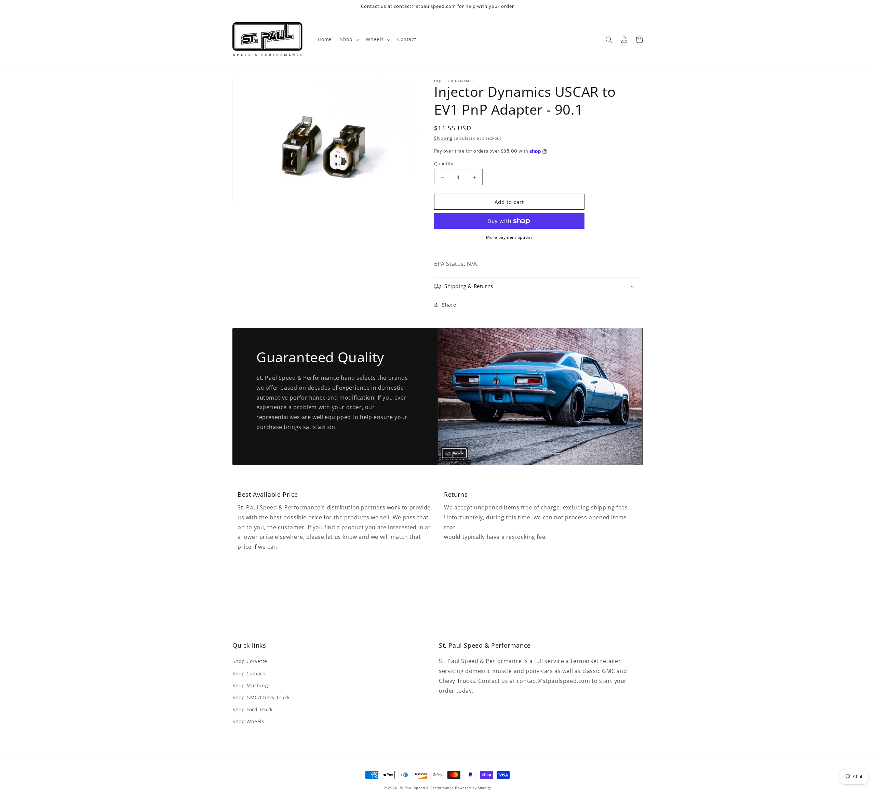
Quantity (443, 163)
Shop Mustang (250, 685)
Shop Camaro (249, 673)
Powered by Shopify (473, 787)
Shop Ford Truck (252, 709)
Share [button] (449, 304)
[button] (349, 39)
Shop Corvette (249, 661)
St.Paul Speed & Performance (427, 787)
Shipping (443, 138)
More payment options (509, 237)
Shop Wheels (248, 721)
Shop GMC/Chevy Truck (261, 697)
